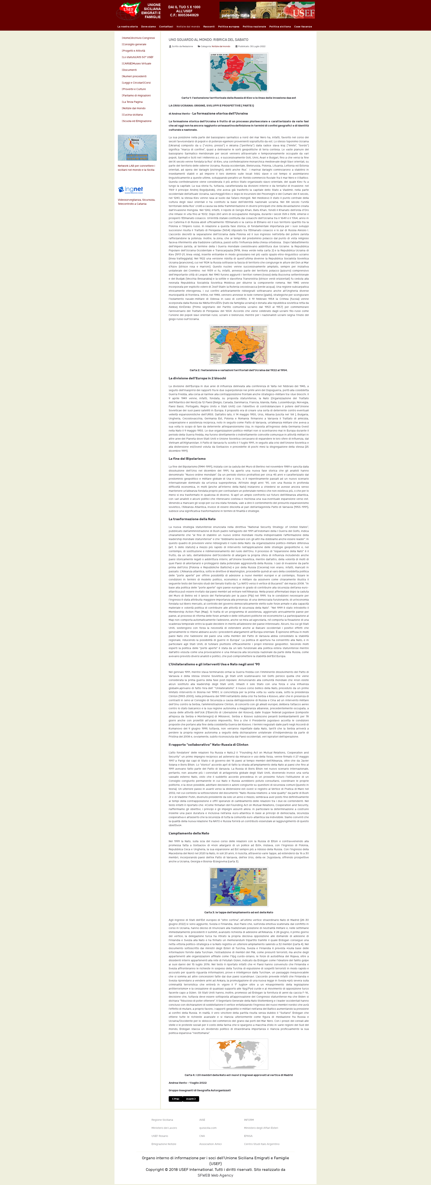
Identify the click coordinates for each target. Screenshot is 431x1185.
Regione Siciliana (162, 1120)
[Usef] (158, 11)
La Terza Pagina (133, 102)
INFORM (249, 1120)
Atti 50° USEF (145, 57)
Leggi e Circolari (133, 82)
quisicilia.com (208, 1128)
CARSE (127, 63)
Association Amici (210, 1144)
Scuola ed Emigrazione (137, 121)
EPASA (248, 1136)
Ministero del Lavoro (164, 1128)
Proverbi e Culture (134, 89)
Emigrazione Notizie (164, 1144)
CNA (202, 1136)
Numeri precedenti (134, 76)
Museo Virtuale (141, 63)
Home (126, 38)
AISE (202, 1120)
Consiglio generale (134, 44)
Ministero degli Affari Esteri (261, 1128)
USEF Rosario (160, 1136)
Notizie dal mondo (134, 108)
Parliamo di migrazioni (137, 95)
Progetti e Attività (134, 50)
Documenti (130, 70)
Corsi (147, 82)
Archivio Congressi (143, 38)
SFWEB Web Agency (215, 1175)
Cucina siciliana (133, 114)
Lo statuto (129, 57)
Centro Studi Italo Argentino (261, 1144)
